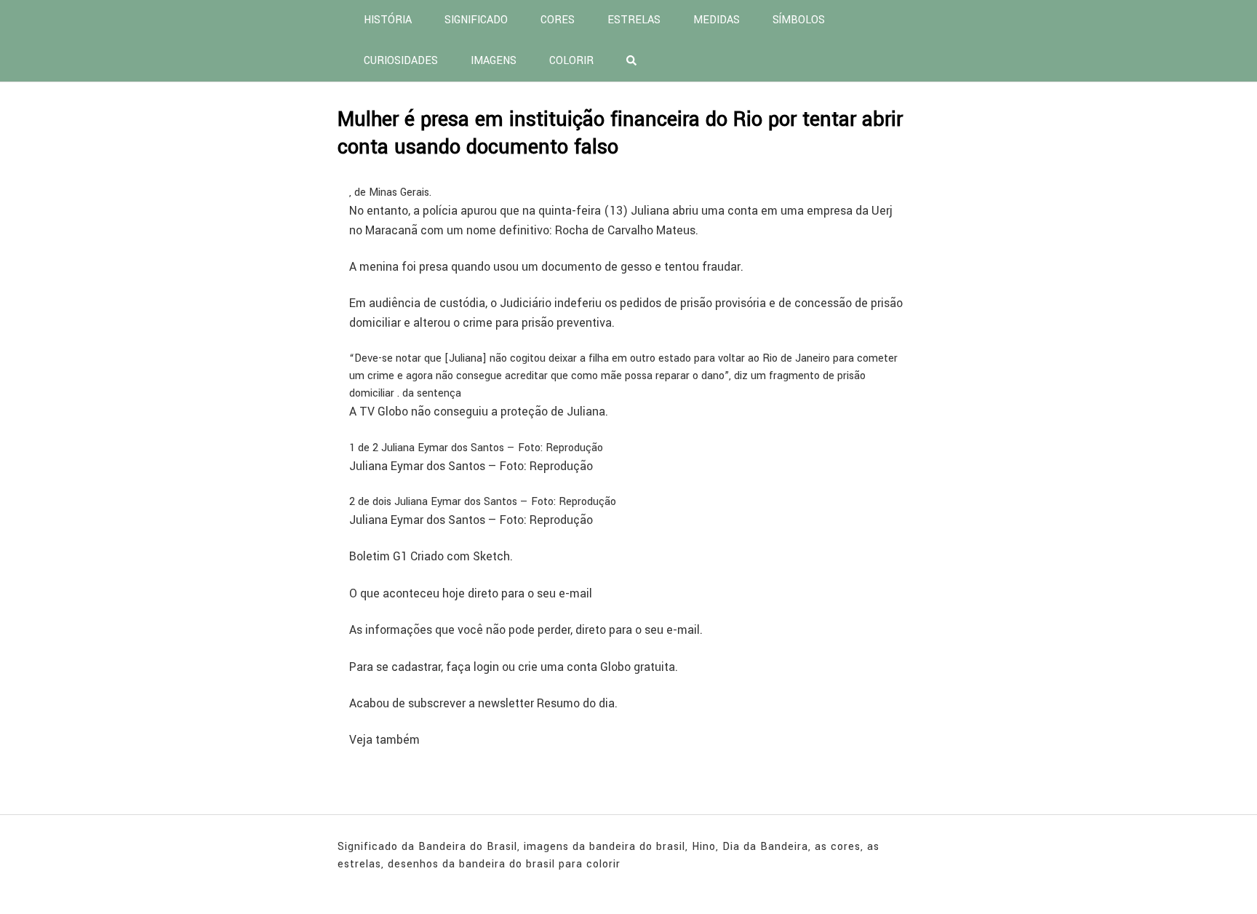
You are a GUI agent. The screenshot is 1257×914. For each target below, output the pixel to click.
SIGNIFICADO (476, 20)
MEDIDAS (716, 20)
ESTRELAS (634, 20)
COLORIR (571, 60)
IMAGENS (493, 60)
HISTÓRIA (388, 20)
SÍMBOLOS (799, 20)
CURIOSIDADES (401, 60)
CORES (557, 20)
